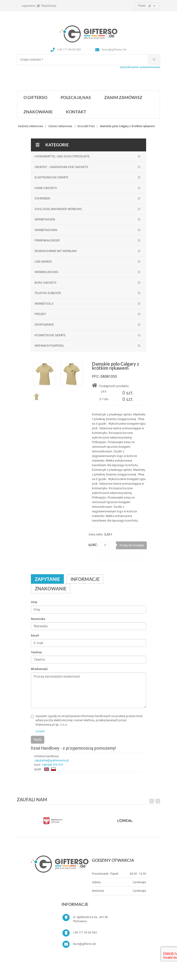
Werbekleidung (46, 272)
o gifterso (35, 97)
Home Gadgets (46, 188)
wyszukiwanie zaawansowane (140, 67)
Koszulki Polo (86, 126)
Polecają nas (76, 97)
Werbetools (44, 303)
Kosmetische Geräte (50, 335)
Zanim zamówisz (123, 97)
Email (35, 635)
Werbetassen (45, 219)
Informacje (85, 579)
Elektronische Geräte (51, 177)
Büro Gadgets (45, 282)
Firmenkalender (47, 240)
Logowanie (28, 5)
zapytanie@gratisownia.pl (51, 760)
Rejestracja (48, 5)
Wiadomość (39, 669)
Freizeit (40, 314)
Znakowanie (38, 111)
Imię (34, 602)
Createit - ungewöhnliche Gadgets (61, 167)
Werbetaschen (46, 230)
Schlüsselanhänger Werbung (58, 209)
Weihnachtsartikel (49, 345)
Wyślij (37, 739)
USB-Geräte (43, 261)
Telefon (36, 652)
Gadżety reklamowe (30, 126)
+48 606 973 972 (52, 764)
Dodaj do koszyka (132, 545)
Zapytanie (47, 579)
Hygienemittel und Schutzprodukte (62, 156)
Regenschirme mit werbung (56, 251)
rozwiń (39, 731)
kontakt (76, 111)
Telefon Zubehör (48, 293)
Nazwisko (38, 619)
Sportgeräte (44, 324)
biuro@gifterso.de (84, 944)
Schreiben (42, 198)
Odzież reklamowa (60, 126)
